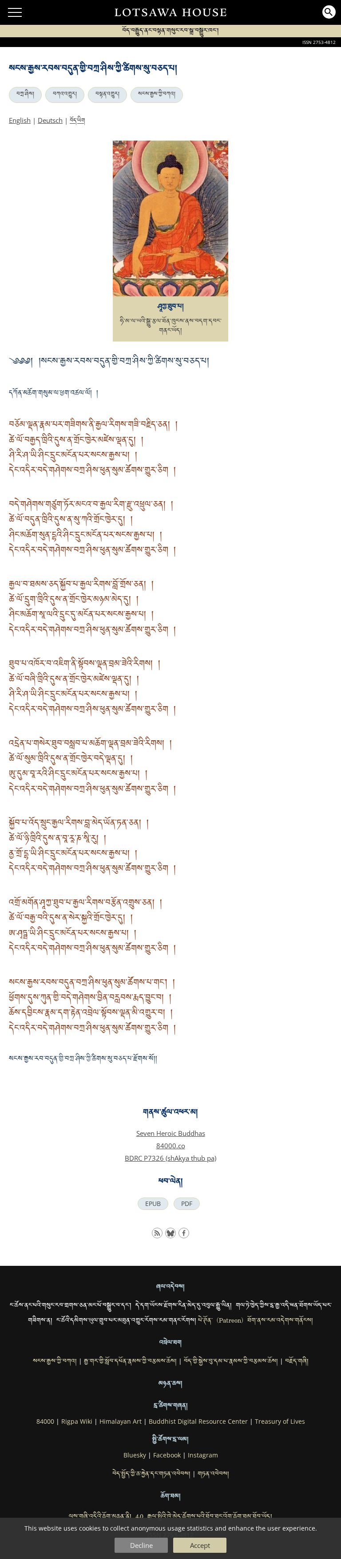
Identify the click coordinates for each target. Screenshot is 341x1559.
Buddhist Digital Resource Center (198, 1421)
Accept (200, 1545)
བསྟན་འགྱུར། (107, 95)
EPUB (153, 1204)
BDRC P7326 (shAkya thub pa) (170, 1158)
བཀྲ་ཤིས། (25, 95)
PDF (186, 1204)
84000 (45, 1421)
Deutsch (50, 120)
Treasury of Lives (280, 1421)
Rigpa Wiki (76, 1421)
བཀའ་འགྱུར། (65, 95)
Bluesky (134, 1455)
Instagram (203, 1455)
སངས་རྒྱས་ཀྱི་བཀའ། (156, 95)
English (20, 120)
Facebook (167, 1455)
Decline (141, 1545)
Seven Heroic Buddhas (170, 1133)
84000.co (170, 1145)
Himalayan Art (120, 1421)
